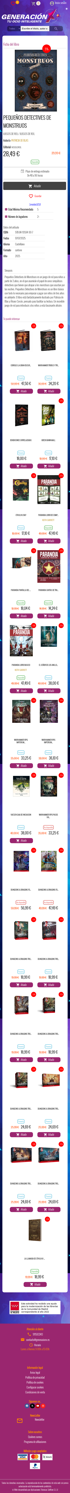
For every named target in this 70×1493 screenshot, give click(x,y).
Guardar (37, 196)
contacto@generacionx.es (38, 1340)
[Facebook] (27, 1406)
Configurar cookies (35, 1387)
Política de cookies (35, 1382)
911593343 (38, 1334)
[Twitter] (32, 1406)
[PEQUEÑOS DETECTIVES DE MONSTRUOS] (36, 81)
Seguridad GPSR (35, 204)
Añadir (36, 185)
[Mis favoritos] (13, 3)
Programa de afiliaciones (35, 1442)
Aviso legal (35, 1372)
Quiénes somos (35, 1437)
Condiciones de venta (35, 1392)
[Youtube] (37, 1406)
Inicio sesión (60, 3)
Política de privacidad (35, 1377)
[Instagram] (43, 1406)
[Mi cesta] (33, 3)
